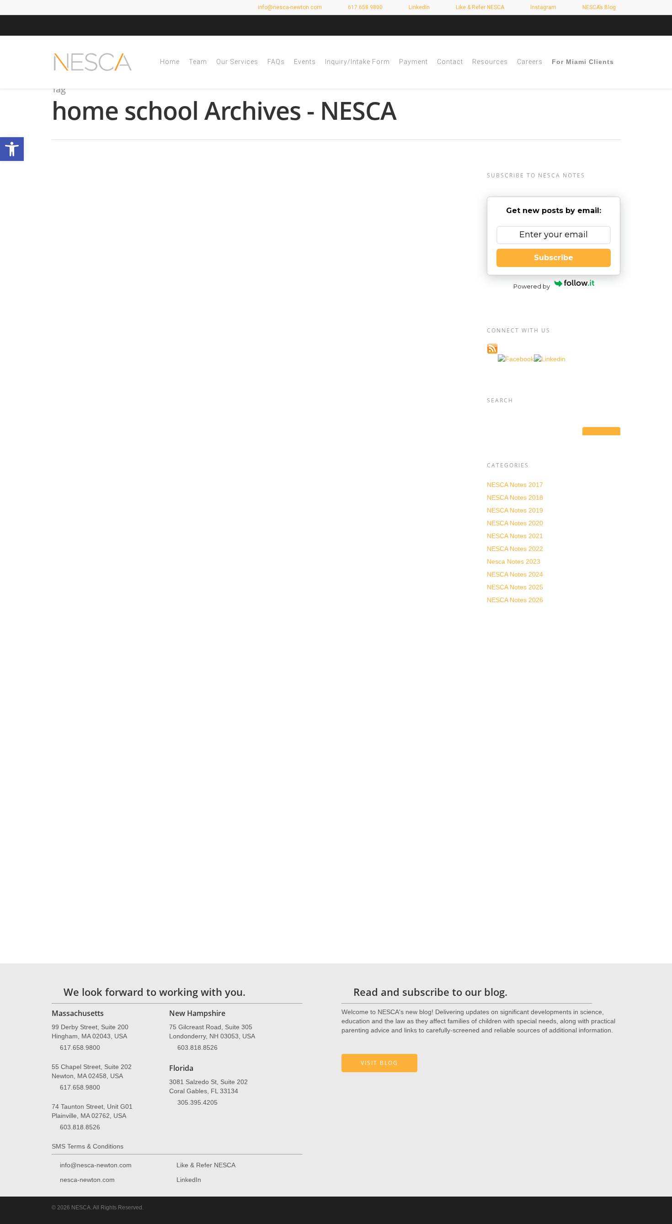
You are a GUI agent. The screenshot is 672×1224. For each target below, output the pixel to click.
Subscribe (553, 257)
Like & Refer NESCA (479, 7)
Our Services (237, 61)
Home (170, 61)
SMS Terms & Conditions (87, 1146)
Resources (490, 61)
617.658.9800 (80, 1047)
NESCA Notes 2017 (515, 484)
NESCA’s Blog (598, 7)
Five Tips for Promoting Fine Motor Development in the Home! (273, 177)
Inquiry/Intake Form (357, 61)
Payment (413, 61)
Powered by (531, 286)
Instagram (542, 7)
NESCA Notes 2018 (515, 497)
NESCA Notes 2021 (515, 536)
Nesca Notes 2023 (513, 561)
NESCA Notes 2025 (515, 587)
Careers (530, 61)
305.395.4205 (197, 1102)
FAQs (276, 61)
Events (305, 61)
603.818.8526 (80, 1127)
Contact (450, 61)
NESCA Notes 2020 (127, 189)
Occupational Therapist (128, 504)
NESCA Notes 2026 (515, 600)
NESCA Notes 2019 (515, 510)
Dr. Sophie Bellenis (122, 730)
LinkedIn (418, 7)
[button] (12, 149)
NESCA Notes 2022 (515, 548)
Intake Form (443, 810)
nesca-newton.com (87, 1179)
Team (198, 61)
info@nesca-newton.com (289, 7)
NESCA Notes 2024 (515, 574)
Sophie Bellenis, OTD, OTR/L (152, 494)
